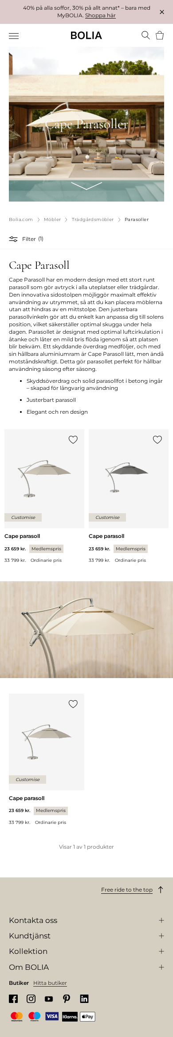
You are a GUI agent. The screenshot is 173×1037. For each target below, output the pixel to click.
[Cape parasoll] (44, 496)
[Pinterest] (66, 999)
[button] (14, 239)
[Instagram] (31, 999)
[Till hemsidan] (86, 35)
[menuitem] (14, 36)
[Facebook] (13, 999)
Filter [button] (29, 239)
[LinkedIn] (84, 999)
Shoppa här (100, 15)
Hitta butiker (50, 983)
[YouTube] (48, 999)
